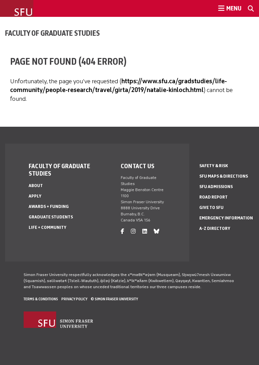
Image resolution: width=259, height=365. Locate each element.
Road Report (213, 197)
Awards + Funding (49, 206)
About (36, 185)
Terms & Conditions (41, 299)
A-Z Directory (214, 228)
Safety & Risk (213, 166)
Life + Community (47, 227)
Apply (35, 196)
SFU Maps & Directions (223, 176)
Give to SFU (211, 207)
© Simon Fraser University (114, 299)
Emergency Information (226, 218)
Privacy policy (74, 299)
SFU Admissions (216, 186)
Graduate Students (51, 217)
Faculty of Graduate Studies (52, 33)
